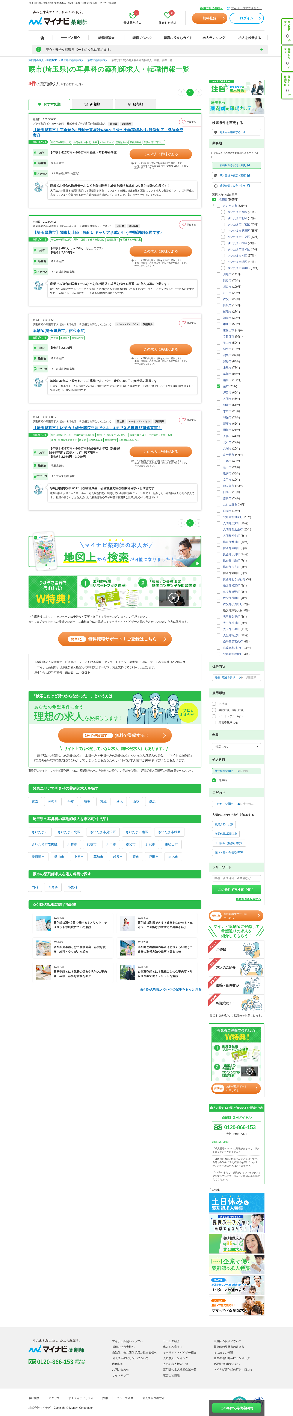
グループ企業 (125, 1398)
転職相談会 (106, 38)
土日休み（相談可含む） (229, 843)
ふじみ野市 (230, 504)
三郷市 (227, 461)
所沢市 (150, 844)
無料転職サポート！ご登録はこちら (114, 639)
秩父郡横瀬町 (231, 585)
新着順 (95, 104)
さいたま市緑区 (169, 832)
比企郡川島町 (231, 560)
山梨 (136, 801)
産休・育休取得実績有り (229, 852)
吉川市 (227, 498)
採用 (105, 1398)
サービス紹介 (70, 38)
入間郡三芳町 (231, 523)
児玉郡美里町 (231, 616)
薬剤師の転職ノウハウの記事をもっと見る (170, 989)
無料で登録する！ (117, 735)
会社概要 (34, 1398)
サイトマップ (120, 1375)
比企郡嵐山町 (231, 548)
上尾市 (79, 856)
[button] (190, 122)
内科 (35, 887)
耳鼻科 (53, 887)
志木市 (173, 856)
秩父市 (131, 844)
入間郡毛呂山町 (233, 529)
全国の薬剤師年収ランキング (232, 1358)
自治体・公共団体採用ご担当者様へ (134, 1352)
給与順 (138, 104)
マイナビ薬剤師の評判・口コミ (233, 1369)
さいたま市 (40, 832)
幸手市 (227, 479)
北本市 (227, 442)
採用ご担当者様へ (211, 8)
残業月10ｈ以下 (224, 824)
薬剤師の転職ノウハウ (228, 1341)
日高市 (227, 492)
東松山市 (171, 844)
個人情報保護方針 (153, 1398)
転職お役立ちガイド (178, 38)
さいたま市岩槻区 (44, 844)
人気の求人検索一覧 (175, 1364)
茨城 (103, 801)
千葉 (71, 801)
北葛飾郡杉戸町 (233, 647)
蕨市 (136, 856)
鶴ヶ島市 (228, 486)
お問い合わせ (120, 1369)
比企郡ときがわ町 (234, 579)
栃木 (119, 801)
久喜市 (227, 436)
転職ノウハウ (142, 38)
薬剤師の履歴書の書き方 (229, 1346)
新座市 (227, 423)
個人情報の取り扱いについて (130, 1358)
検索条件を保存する (248, 899)
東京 (35, 801)
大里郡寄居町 (231, 635)
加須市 (227, 317)
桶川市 (227, 429)
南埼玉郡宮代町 (233, 641)
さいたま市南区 (137, 832)
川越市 (72, 844)
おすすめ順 (52, 104)
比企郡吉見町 (231, 566)
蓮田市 (227, 467)
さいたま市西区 (237, 212)
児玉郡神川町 (231, 622)
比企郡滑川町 (231, 542)
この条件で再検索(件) (236, 1408)
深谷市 (227, 361)
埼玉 (87, 801)
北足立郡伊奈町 (233, 517)
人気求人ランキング (175, 1358)
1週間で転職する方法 (227, 1364)
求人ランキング (214, 38)
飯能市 (227, 311)
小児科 (72, 887)
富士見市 (228, 454)
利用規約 (117, 1364)
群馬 (152, 801)
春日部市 (38, 856)
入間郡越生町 (231, 535)
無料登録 (209, 18)
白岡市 (227, 510)
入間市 (227, 398)
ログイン (247, 18)
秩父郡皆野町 (231, 591)
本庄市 (227, 324)
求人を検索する (250, 38)
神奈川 (53, 801)
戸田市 (154, 856)
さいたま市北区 (69, 832)
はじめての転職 (223, 1352)
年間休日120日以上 (226, 833)
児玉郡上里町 (231, 629)
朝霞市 (227, 405)
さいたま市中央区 (239, 237)
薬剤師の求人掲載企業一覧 (179, 1369)
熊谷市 (92, 844)
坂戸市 (227, 473)
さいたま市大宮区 (239, 224)
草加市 (98, 856)
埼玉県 (223, 199)
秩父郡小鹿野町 (233, 604)
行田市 (227, 293)
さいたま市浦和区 (239, 249)
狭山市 (59, 856)
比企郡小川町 (231, 554)
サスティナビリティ (81, 1398)
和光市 (227, 417)
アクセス (54, 1398)
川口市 (111, 844)
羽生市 (227, 349)
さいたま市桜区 (237, 243)
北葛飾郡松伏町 (233, 654)
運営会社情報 (171, 1375)
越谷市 (118, 856)
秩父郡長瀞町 (231, 598)
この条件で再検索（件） (236, 889)
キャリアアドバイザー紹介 (179, 1352)
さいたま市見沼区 (103, 832)
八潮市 (227, 448)
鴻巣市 (227, 355)
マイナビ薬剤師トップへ (127, 1341)
